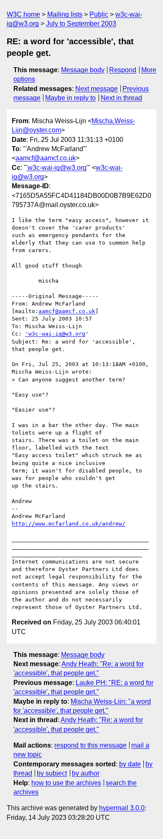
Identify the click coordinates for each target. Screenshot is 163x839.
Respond (122, 69)
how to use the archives (66, 782)
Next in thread (121, 97)
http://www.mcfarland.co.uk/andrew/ (68, 524)
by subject (52, 773)
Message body (82, 69)
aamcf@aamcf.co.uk (45, 158)
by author (85, 773)
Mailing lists (64, 14)
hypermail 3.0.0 (122, 807)
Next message (96, 88)
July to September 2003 (81, 23)
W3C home (23, 14)
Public (98, 14)
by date (130, 764)
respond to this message (90, 745)
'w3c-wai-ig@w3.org (56, 167)
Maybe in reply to (70, 97)
